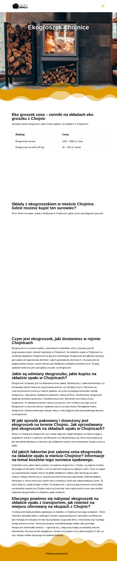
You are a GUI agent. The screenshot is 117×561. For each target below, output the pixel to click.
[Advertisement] (58, 57)
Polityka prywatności (57, 553)
